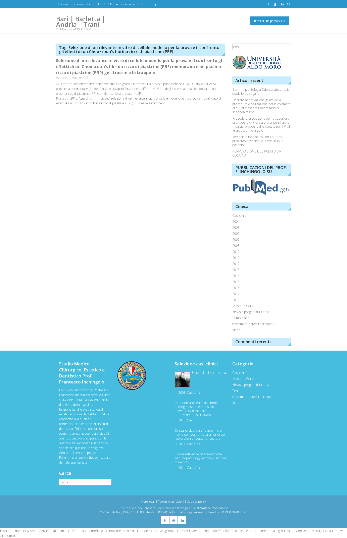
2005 (236, 227)
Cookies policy (196, 501)
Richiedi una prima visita (269, 21)
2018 (236, 300)
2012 (74, 98)
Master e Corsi (243, 306)
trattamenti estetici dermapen (253, 324)
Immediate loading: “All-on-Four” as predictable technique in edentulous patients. (257, 141)
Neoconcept (220, 508)
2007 (236, 239)
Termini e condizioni (171, 501)
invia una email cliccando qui (139, 4)
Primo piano (241, 318)
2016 (236, 288)
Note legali (148, 501)
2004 (236, 221)
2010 (236, 251)
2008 (236, 245)
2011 (236, 257)
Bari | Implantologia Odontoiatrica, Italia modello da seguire (261, 91)
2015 (236, 282)
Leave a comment (152, 103)
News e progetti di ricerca (250, 312)
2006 (236, 233)
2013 (236, 269)
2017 (236, 294)
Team (236, 390)
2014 (236, 276)
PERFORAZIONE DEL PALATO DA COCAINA (256, 153)
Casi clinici (86, 98)
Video (236, 330)
